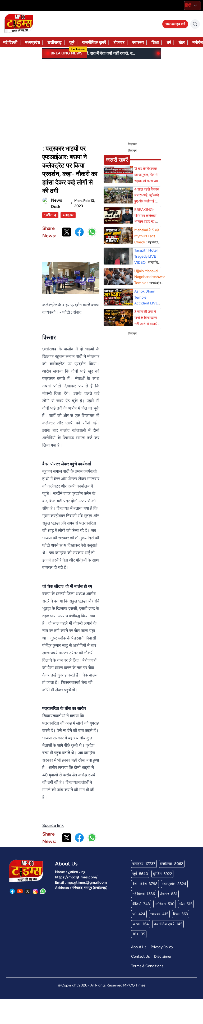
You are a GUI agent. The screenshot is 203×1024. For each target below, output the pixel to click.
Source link (53, 825)
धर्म (169, 42)
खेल (182, 42)
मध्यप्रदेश (32, 42)
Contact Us (140, 956)
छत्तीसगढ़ (55, 42)
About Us (138, 947)
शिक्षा (155, 42)
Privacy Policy (162, 947)
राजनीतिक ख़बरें (94, 42)
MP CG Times (134, 985)
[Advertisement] (101, 99)
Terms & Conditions (147, 966)
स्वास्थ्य (138, 42)
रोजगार (119, 42)
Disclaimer (163, 956)
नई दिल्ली (10, 42)
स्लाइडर (68, 215)
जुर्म (71, 42)
